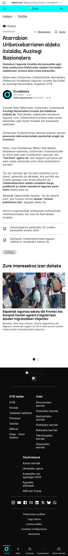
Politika (9, 252)
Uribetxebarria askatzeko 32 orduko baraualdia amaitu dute (32, 229)
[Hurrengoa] (60, 3)
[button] (65, 290)
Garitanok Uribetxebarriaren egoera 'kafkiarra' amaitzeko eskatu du (32, 240)
